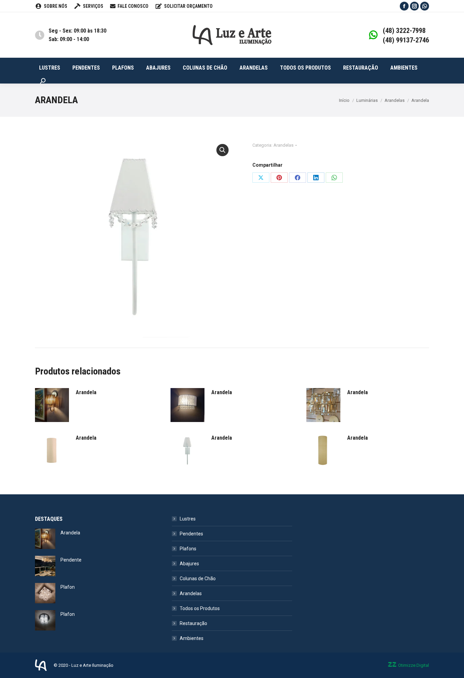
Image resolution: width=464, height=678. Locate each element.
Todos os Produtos (200, 608)
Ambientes (191, 638)
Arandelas (283, 145)
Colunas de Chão (198, 578)
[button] (222, 150)
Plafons (188, 548)
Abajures (189, 563)
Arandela (86, 392)
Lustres (188, 518)
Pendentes (191, 533)
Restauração (193, 623)
